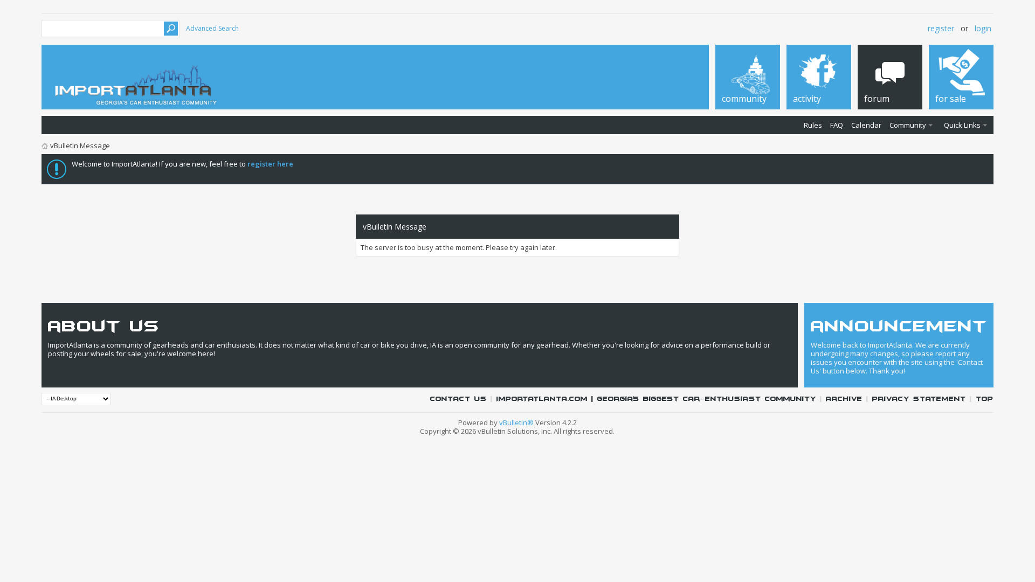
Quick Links (962, 125)
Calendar (866, 125)
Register (941, 28)
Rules (813, 125)
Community (907, 125)
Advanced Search (212, 28)
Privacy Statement (919, 399)
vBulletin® (516, 422)
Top (984, 399)
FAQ (836, 125)
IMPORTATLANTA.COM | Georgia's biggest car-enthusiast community (656, 399)
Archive (844, 399)
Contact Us (458, 399)
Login (983, 28)
